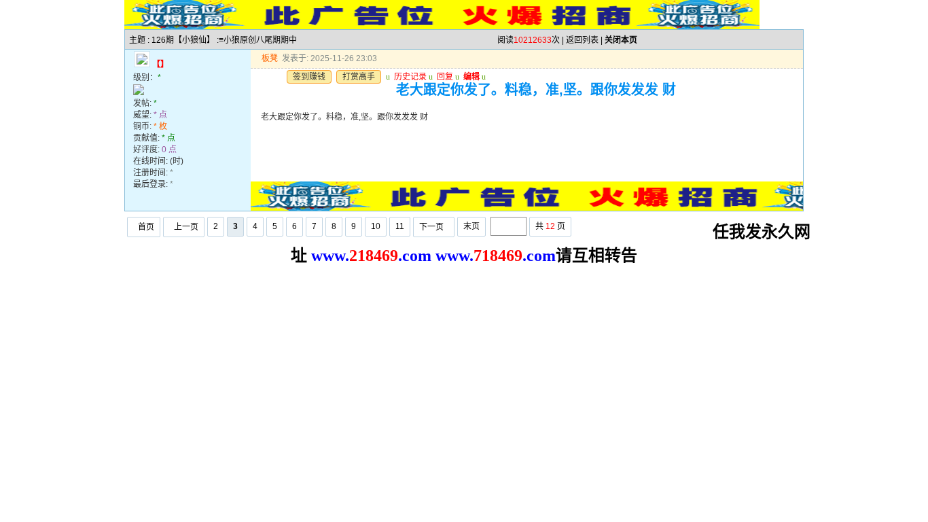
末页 (471, 226)
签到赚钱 (309, 77)
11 (399, 226)
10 (375, 226)
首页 (146, 227)
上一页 (186, 227)
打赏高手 (358, 77)
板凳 (270, 58)
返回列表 (582, 40)
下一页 (431, 227)
